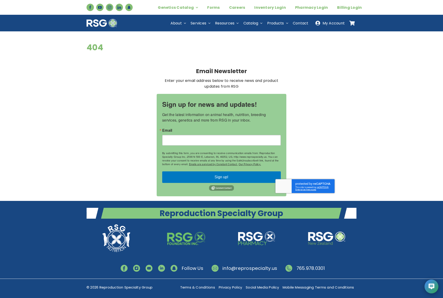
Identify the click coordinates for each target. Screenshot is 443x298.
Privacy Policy (230, 287)
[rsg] (102, 20)
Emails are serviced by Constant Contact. (213, 164)
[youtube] (100, 7)
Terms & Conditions (197, 287)
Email (167, 130)
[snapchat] (129, 7)
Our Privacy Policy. (250, 164)
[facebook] (90, 7)
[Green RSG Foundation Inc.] (186, 225)
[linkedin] (119, 7)
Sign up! (221, 177)
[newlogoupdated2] (116, 225)
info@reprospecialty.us (249, 268)
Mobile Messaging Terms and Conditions (318, 287)
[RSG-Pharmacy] (256, 225)
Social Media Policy (262, 287)
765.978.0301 (310, 268)
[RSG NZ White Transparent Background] (327, 225)
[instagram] (109, 7)
